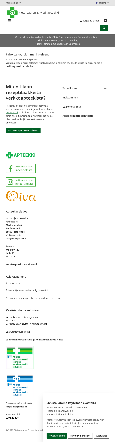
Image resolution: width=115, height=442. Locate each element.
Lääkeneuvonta (72, 106)
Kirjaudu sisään (91, 20)
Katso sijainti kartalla (17, 218)
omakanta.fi (12, 112)
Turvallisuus (70, 88)
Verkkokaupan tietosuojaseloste (23, 317)
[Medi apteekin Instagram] (57, 182)
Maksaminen (70, 97)
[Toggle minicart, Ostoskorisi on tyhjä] (105, 20)
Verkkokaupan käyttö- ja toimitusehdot (26, 323)
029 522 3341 (13, 417)
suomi (102, 2)
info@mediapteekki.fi (16, 239)
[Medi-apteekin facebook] (57, 168)
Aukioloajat (12, 2)
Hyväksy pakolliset (80, 435)
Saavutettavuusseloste (18, 331)
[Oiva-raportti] (57, 196)
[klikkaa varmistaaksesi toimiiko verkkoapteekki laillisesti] (57, 385)
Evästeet (10, 320)
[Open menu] (9, 20)
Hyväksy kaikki (57, 435)
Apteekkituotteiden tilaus (78, 115)
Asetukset (101, 435)
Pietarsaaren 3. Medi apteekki (39, 12)
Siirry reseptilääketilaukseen (23, 130)
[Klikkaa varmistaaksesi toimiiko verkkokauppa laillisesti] (57, 357)
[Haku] (104, 28)
